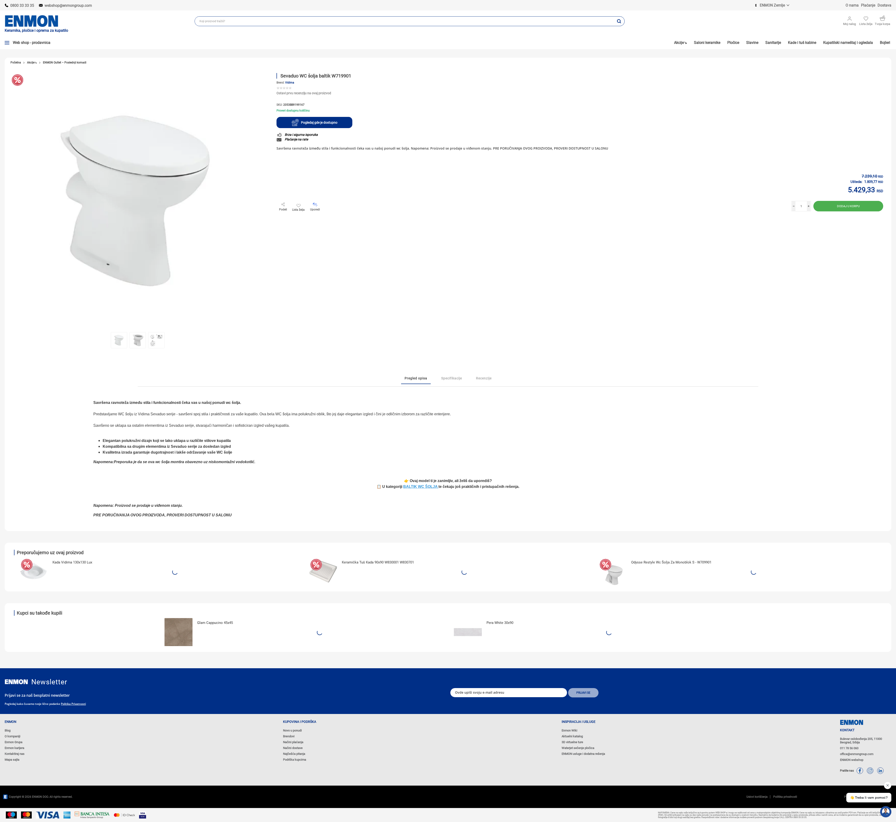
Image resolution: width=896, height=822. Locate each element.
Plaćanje (868, 5)
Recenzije (484, 378)
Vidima (289, 82)
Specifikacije (451, 378)
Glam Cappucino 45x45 (215, 623)
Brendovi (288, 736)
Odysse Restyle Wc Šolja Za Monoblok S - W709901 (671, 562)
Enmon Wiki (569, 730)
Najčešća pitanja (294, 754)
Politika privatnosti (73, 704)
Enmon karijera (14, 748)
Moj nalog (849, 24)
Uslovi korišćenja (757, 796)
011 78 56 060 (849, 748)
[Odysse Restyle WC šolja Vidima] (612, 572)
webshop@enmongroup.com (68, 5)
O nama (852, 5)
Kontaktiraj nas (14, 754)
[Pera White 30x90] (468, 632)
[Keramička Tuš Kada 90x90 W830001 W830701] (323, 572)
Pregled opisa (416, 378)
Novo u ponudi (292, 730)
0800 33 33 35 (22, 5)
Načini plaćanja (293, 742)
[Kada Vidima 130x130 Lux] (34, 572)
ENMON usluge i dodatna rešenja (583, 754)
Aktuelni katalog (572, 736)
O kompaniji (12, 736)
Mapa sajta (12, 759)
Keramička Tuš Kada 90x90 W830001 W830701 (378, 562)
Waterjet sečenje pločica (578, 748)
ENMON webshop (851, 760)
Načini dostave (293, 748)
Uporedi (315, 209)
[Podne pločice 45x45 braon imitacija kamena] (178, 632)
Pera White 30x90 (499, 623)
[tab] (416, 378)
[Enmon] (16, 682)
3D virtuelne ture (572, 742)
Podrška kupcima (294, 759)
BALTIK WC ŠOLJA (420, 487)
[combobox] (404, 21)
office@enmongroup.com (856, 754)
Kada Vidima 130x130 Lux (72, 562)
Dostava (884, 5)
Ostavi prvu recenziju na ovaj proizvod (303, 93)
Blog (7, 730)
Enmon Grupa (13, 742)
